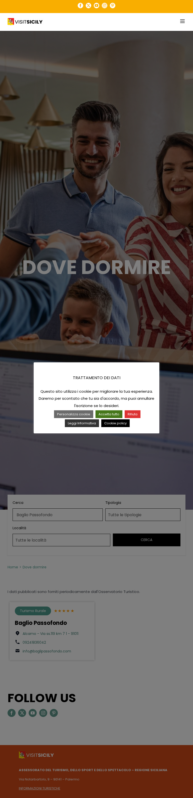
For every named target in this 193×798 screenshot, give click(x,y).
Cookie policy (115, 423)
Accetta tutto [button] (109, 414)
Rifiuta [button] (132, 414)
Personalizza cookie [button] (73, 414)
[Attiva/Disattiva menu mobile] (182, 21)
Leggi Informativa (82, 423)
